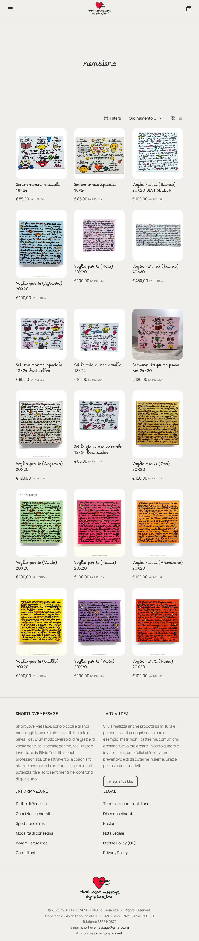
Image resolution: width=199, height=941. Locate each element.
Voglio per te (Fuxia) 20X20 (95, 566)
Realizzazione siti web (106, 933)
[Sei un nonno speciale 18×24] (41, 153)
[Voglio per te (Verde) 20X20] (41, 523)
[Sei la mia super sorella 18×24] (99, 334)
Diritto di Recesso (31, 804)
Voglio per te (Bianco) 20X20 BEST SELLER (154, 189)
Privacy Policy (115, 852)
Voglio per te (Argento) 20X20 (39, 468)
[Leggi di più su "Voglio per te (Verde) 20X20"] (60, 496)
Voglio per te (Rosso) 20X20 (152, 665)
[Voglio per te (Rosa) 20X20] (99, 235)
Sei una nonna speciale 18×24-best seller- (39, 369)
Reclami (110, 823)
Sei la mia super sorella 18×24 (98, 369)
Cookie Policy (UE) (119, 843)
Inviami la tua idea (32, 843)
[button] (60, 135)
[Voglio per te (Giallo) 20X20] (41, 622)
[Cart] (189, 9)
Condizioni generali (33, 813)
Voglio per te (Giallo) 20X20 (37, 665)
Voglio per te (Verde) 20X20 (36, 566)
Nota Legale (113, 833)
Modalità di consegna (34, 833)
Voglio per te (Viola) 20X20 (94, 665)
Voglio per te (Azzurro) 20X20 (39, 287)
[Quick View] (60, 146)
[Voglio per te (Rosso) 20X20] (157, 622)
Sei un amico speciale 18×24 (95, 189)
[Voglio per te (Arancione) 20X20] (157, 523)
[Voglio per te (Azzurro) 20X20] (41, 244)
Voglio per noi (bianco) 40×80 (155, 270)
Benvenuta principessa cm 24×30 (155, 369)
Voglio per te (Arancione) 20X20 (157, 566)
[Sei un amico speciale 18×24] (99, 153)
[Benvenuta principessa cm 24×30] (157, 334)
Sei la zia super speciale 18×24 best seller (98, 451)
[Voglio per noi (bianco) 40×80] (157, 235)
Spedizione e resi (31, 823)
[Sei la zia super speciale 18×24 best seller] (99, 415)
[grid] (172, 118)
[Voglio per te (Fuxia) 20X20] (99, 523)
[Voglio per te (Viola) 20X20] (99, 622)
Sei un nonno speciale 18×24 (38, 189)
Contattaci (25, 852)
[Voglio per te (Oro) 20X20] (157, 424)
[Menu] (10, 8)
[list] (180, 118)
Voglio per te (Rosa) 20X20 (93, 270)
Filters (115, 118)
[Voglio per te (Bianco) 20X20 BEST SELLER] (157, 153)
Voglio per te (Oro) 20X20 (151, 468)
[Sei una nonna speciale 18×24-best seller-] (41, 334)
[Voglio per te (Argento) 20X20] (41, 424)
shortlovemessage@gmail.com (105, 927)
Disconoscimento (118, 813)
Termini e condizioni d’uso (126, 804)
